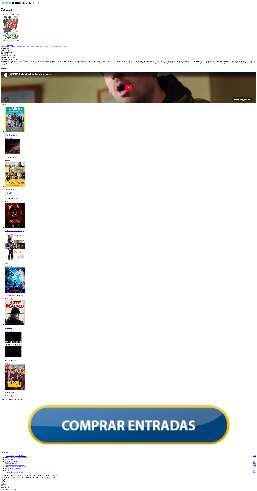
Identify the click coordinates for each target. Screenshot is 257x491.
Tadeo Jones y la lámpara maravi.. (17, 457)
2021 (11, 331)
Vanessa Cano (56, 46)
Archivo (25, 475)
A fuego (8, 470)
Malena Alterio (39, 46)
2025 (11, 234)
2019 (11, 138)
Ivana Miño (30, 46)
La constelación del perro (14, 461)
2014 (11, 193)
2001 (254, 456)
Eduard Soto (11, 46)
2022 (6, 54)
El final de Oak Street (13, 468)
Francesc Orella (21, 46)
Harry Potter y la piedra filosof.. (16, 456)
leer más (53, 477)
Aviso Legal (33, 475)
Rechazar (47, 477)
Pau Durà (10, 45)
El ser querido (10, 459)
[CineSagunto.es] (21, 4)
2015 (11, 266)
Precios (19, 475)
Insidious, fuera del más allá (15, 465)
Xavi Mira (65, 46)
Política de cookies (44, 475)
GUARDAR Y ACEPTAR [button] (9, 489)
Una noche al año (11, 463)
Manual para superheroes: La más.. (18, 472)
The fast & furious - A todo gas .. (16, 467)
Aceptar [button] (41, 477)
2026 (254, 457)
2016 (11, 396)
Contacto (54, 475)
